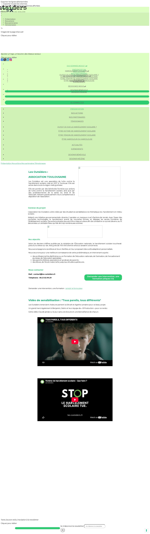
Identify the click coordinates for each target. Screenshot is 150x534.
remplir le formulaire (73, 288)
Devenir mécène (79, 92)
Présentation (79, 70)
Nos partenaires (11, 23)
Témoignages (10, 25)
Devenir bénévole (79, 90)
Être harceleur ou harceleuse (77, 139)
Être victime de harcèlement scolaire (77, 131)
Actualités (79, 80)
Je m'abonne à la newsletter (72, 526)
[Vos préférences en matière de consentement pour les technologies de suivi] (146, 530)
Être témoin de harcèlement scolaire (79, 79)
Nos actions (9, 21)
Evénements (77, 149)
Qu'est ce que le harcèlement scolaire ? (79, 75)
